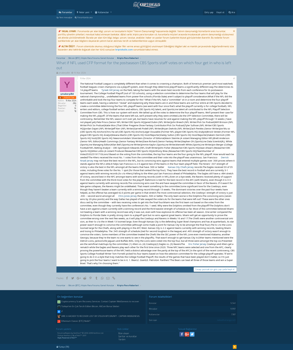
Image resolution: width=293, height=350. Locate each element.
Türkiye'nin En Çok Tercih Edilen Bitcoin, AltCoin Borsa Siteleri (90, 306)
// (62, 311)
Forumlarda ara (84, 17)
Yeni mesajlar (65, 17)
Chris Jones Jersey (127, 195)
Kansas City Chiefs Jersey (181, 167)
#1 (234, 78)
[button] (91, 12)
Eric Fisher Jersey (197, 244)
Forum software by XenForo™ (80, 333)
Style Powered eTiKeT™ (67, 338)
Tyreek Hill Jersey (110, 90)
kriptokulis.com (124, 49)
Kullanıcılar (103, 12)
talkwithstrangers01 (226, 320)
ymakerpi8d (64, 72)
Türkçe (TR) (63, 347)
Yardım (121, 339)
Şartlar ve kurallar (127, 336)
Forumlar (67, 12)
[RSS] (235, 347)
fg (75, 111)
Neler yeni (84, 12)
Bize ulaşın (123, 333)
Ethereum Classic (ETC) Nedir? (75, 321)
